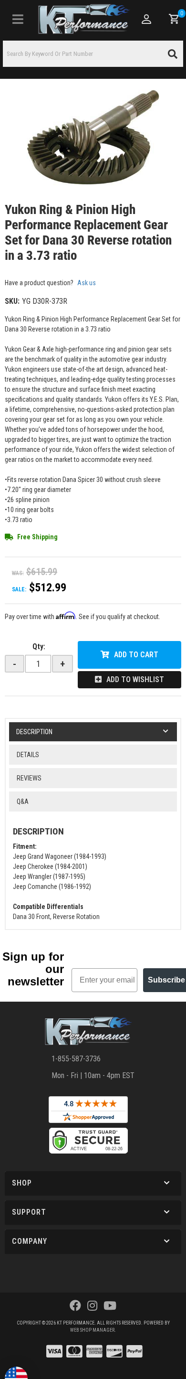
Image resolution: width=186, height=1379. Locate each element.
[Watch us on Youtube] (109, 1306)
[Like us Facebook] (75, 1306)
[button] (93, 54)
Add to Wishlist (135, 679)
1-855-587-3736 (76, 1058)
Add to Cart (136, 654)
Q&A (23, 801)
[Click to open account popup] (147, 19)
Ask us (86, 283)
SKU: (12, 301)
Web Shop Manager (92, 1330)
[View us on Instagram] (92, 1306)
